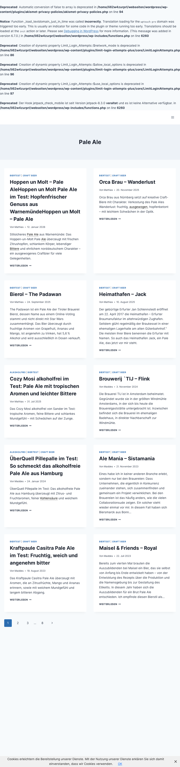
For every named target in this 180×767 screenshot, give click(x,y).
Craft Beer (30, 175)
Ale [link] (43, 239)
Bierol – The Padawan (35, 294)
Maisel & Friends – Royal (128, 548)
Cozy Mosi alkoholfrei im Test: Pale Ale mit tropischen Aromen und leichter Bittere (44, 386)
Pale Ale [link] (32, 234)
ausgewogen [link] (138, 207)
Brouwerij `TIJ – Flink (124, 379)
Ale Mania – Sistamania (127, 459)
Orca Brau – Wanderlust (127, 182)
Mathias (19, 227)
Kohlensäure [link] (49, 498)
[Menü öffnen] (172, 117)
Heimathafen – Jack (122, 294)
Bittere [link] (14, 248)
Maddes (108, 386)
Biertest (15, 175)
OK (120, 764)
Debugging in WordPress (81, 31)
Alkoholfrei (18, 372)
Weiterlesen (20, 265)
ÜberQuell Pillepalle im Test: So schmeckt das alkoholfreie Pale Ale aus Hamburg (45, 466)
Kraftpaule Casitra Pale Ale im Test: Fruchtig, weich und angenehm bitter (44, 555)
